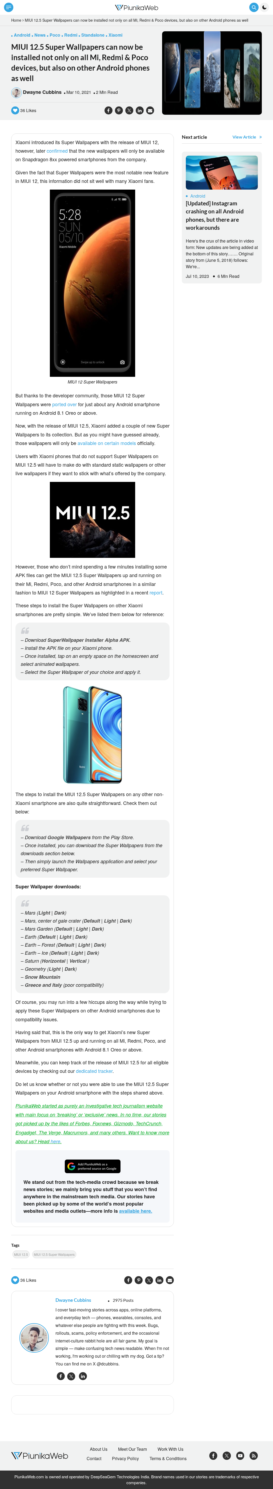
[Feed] (254, 1455)
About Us (98, 1449)
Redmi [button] (70, 35)
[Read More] (222, 173)
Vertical (77, 960)
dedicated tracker (94, 1070)
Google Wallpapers (69, 837)
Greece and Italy (43, 984)
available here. (135, 1210)
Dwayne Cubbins (42, 92)
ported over (64, 404)
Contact (94, 1458)
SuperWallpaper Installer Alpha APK (88, 639)
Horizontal (53, 960)
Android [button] (22, 35)
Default (92, 920)
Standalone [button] (93, 35)
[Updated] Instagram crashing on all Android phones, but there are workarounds (215, 215)
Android (197, 196)
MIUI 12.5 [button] (21, 1254)
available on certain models (107, 442)
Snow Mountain (42, 976)
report (156, 592)
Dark (59, 912)
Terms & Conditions (168, 1458)
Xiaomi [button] (115, 35)
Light (44, 912)
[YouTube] (240, 1455)
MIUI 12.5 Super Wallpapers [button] (54, 1254)
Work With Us (170, 1449)
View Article (244, 136)
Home (16, 20)
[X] (227, 1455)
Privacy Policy (125, 1458)
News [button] (40, 35)
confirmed (57, 150)
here (55, 1141)
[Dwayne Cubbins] (34, 1338)
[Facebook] (213, 1455)
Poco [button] (55, 35)
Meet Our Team (132, 1449)
